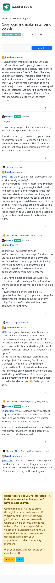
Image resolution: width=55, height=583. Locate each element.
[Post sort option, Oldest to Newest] (5, 48)
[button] (4, 579)
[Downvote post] (50, 108)
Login (19, 559)
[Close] (49, 496)
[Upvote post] (40, 108)
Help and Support (13, 34)
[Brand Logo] (6, 7)
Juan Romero (11, 57)
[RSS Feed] (4, 38)
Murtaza (9, 116)
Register (10, 559)
